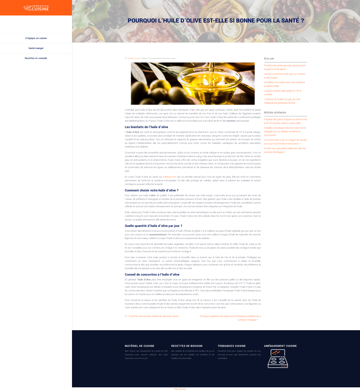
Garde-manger (36, 48)
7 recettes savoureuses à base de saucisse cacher (153, 316)
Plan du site (180, 389)
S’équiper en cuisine (36, 38)
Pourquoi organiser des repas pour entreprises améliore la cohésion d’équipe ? (229, 318)
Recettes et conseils (36, 58)
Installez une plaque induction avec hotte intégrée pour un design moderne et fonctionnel (285, 131)
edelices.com (169, 176)
